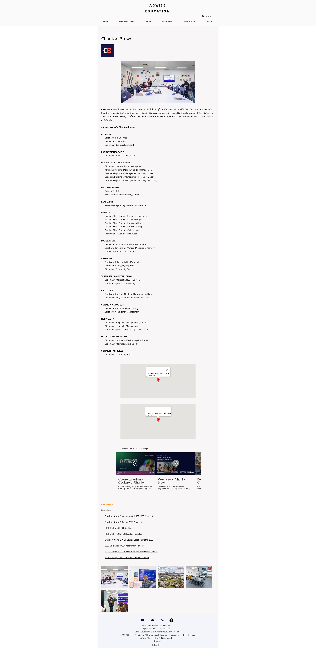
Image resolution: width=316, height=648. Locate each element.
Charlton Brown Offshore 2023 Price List (123, 522)
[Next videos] (204, 463)
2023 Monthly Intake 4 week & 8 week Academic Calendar (131, 551)
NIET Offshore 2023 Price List (118, 528)
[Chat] (142, 620)
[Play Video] (135, 463)
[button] (133, 449)
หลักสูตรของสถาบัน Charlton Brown (118, 127)
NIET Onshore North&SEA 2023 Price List (123, 534)
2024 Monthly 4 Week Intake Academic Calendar (127, 557)
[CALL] (162, 620)
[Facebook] (171, 620)
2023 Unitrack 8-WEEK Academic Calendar (124, 545)
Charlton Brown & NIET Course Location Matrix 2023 (129, 539)
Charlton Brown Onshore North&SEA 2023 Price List (129, 516)
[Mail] (152, 620)
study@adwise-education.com (167, 635)
